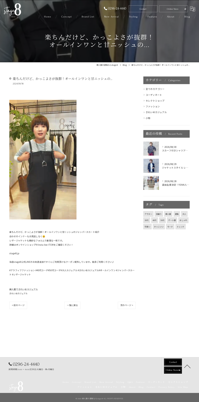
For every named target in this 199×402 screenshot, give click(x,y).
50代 (162, 220)
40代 (155, 220)
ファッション (153, 106)
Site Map (183, 387)
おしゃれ (183, 220)
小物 (148, 118)
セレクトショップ (155, 100)
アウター (148, 214)
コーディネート (154, 94)
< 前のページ (18, 305)
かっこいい (159, 226)
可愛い (147, 226)
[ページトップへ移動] (187, 366)
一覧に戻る (72, 305)
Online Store (172, 9)
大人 (184, 214)
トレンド (180, 226)
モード (170, 226)
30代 (147, 220)
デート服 (172, 220)
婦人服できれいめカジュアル (23, 289)
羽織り (159, 214)
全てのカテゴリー (155, 88)
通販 (177, 214)
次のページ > (126, 305)
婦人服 (168, 214)
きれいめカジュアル (18, 293)
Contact (143, 9)
